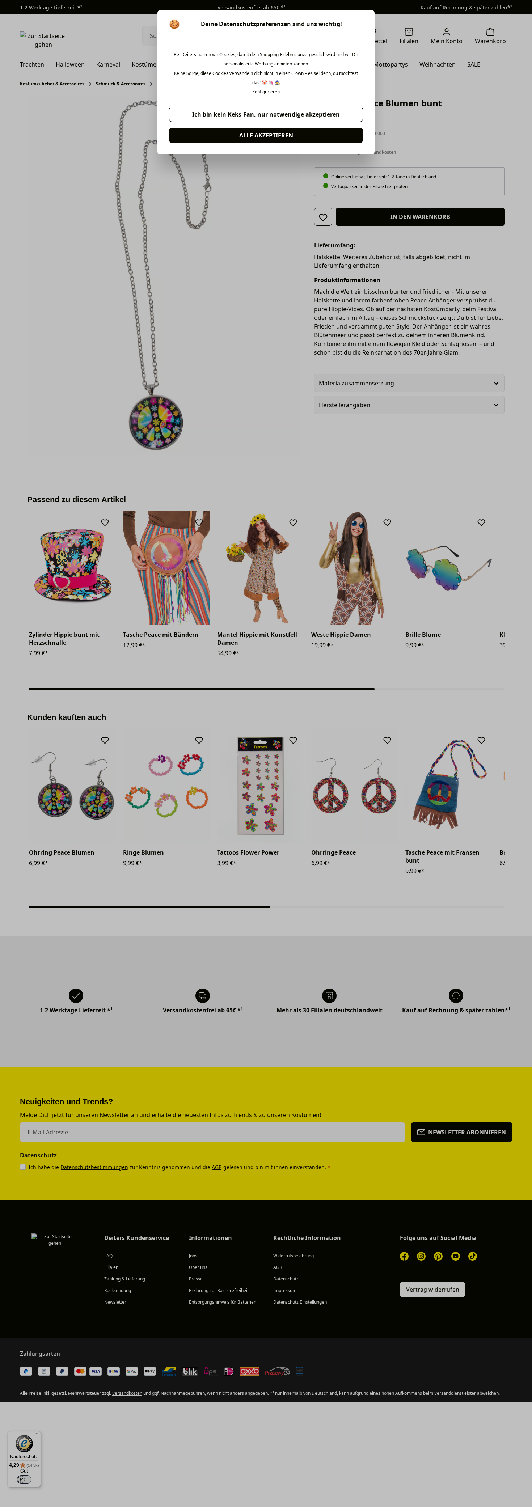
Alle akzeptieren (266, 135)
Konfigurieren (266, 91)
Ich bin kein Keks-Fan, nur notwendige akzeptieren (266, 114)
